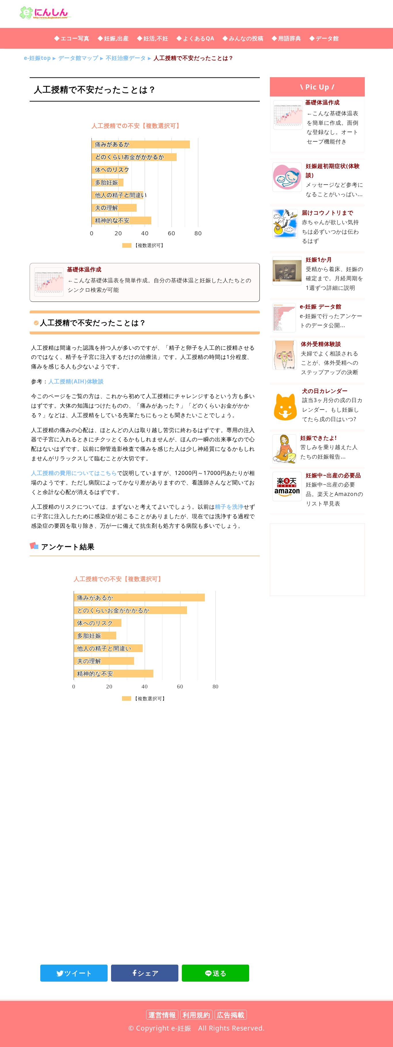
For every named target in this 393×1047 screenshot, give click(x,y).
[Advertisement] (145, 759)
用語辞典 (289, 38)
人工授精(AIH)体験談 (76, 381)
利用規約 (196, 1014)
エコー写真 (75, 38)
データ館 (327, 38)
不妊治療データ (126, 58)
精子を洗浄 (229, 506)
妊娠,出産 (116, 38)
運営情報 (162, 1014)
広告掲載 (231, 1014)
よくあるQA (199, 38)
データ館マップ (78, 58)
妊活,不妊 (156, 38)
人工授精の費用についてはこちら (74, 473)
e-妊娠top (37, 58)
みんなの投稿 (246, 38)
